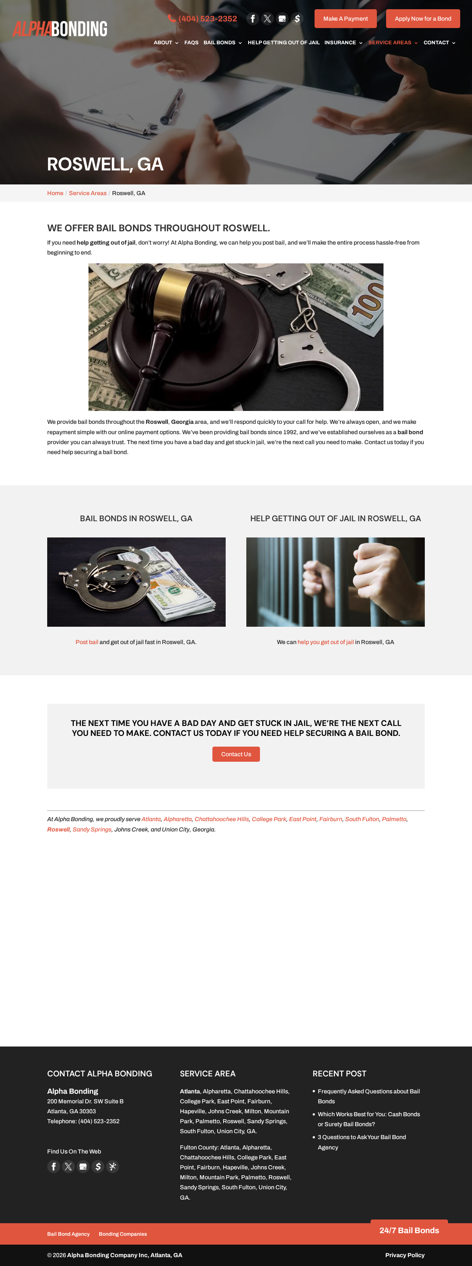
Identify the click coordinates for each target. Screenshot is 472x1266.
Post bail (87, 642)
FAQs (191, 42)
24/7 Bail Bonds (409, 1230)
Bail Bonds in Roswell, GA (136, 518)
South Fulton (362, 819)
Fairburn (330, 819)
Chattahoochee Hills (222, 819)
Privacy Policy (405, 1255)
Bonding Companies (123, 1234)
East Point (302, 819)
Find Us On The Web (74, 1151)
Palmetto (394, 819)
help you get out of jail (326, 642)
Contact (436, 42)
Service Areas (390, 42)
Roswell (233, 1121)
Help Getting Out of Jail (284, 42)
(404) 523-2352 (207, 18)
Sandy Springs (92, 829)
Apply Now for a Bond (423, 18)
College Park (269, 819)
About (163, 42)
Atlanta (151, 819)
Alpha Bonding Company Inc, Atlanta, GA (125, 1255)
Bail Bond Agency (68, 1234)
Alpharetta (178, 819)
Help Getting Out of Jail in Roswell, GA (335, 518)
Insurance (340, 42)
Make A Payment (345, 18)
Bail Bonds (220, 42)
